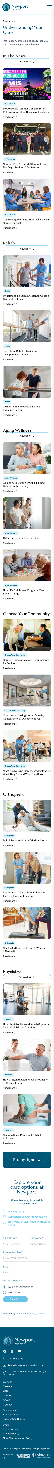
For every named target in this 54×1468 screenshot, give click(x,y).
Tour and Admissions (20, 1286)
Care (6, 1390)
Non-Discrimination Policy (18, 1438)
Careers (7, 1386)
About (6, 1399)
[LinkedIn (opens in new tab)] (12, 1350)
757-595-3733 (16, 1211)
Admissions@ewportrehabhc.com (27, 1216)
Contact (7, 1404)
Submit (14, 1299)
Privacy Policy (11, 1433)
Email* (7, 1266)
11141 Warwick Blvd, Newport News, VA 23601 (29, 1223)
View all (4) (25, 61)
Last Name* (35, 1238)
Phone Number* (13, 1252)
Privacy (33, 1313)
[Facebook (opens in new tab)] (5, 1350)
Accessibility (10, 1414)
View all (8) (25, 248)
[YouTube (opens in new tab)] (19, 1350)
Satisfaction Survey (14, 1418)
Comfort (7, 1395)
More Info (14, 1292)
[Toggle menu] (49, 7)
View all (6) (25, 435)
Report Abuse (11, 1429)
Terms (41, 1313)
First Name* (10, 1238)
